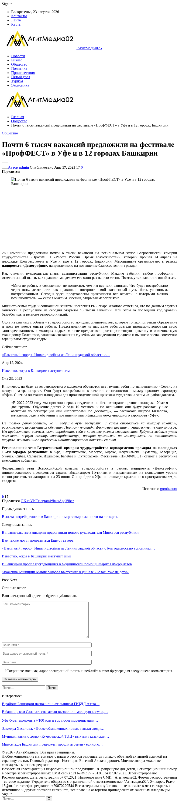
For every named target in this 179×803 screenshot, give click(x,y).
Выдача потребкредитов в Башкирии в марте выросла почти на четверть (59, 517)
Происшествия (23, 73)
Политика (19, 68)
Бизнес (16, 60)
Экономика (20, 85)
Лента (16, 20)
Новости (18, 56)
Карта (16, 24)
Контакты (19, 16)
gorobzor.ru (168, 489)
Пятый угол (20, 77)
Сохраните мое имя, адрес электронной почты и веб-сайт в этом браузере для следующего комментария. (90, 671)
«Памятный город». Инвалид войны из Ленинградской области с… (56, 355)
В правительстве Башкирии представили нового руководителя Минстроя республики (70, 532)
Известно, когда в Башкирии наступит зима (36, 371)
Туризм (17, 81)
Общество (19, 64)
